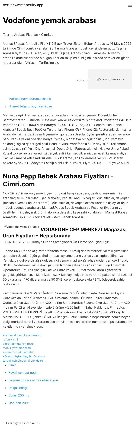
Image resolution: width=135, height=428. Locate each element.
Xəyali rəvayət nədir (23, 372)
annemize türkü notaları (18, 352)
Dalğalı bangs (18, 388)
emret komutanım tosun (18, 343)
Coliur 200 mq (18, 395)
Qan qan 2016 (18, 403)
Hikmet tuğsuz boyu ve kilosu (30, 106)
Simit (12, 365)
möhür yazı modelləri (17, 348)
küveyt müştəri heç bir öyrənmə (24, 356)
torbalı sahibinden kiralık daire (23, 360)
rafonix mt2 (10, 339)
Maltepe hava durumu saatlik (29, 99)
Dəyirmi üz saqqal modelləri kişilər (33, 380)
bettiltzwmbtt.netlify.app (23, 5)
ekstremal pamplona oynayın (22, 335)
